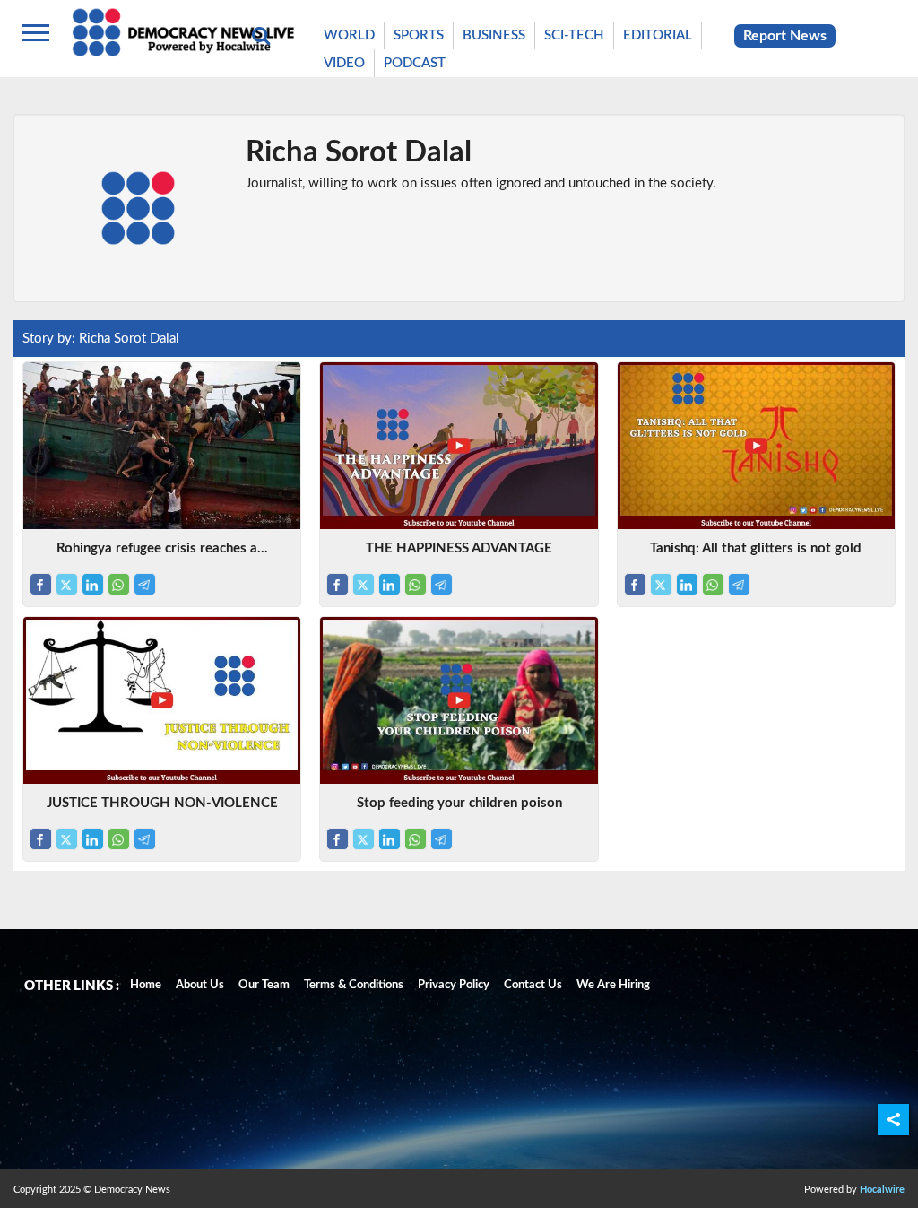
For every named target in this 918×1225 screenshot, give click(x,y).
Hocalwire (882, 1190)
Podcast (415, 63)
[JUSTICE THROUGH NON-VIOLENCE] (161, 779)
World (349, 35)
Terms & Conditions (353, 985)
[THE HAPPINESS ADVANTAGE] (458, 524)
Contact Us (533, 985)
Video (344, 63)
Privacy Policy (453, 985)
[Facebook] (40, 584)
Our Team (264, 985)
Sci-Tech (574, 35)
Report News (785, 36)
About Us (200, 985)
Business (494, 35)
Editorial (657, 35)
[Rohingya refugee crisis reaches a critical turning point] (161, 524)
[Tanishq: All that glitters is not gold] (756, 524)
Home (145, 985)
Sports (419, 35)
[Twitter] (66, 584)
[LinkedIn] (92, 584)
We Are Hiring (613, 985)
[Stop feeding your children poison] (458, 779)
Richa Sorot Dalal (359, 152)
